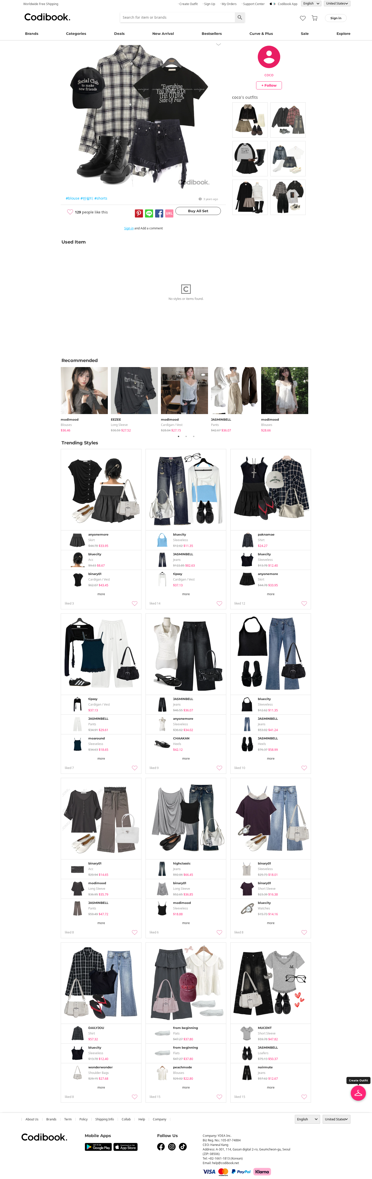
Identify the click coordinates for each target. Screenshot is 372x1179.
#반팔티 (86, 198)
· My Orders (228, 4)
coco (269, 75)
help (141, 1119)
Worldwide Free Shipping (40, 4)
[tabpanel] (86, 398)
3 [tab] (193, 436)
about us (32, 1119)
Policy (83, 1119)
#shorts (100, 198)
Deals (119, 33)
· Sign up (209, 4)
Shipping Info (104, 1119)
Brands (31, 33)
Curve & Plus (261, 33)
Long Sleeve (119, 425)
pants (215, 425)
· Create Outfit (188, 4)
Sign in (129, 228)
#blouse (72, 198)
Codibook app (287, 4)
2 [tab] (186, 436)
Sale (305, 33)
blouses (66, 425)
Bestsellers (212, 33)
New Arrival (163, 33)
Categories (76, 33)
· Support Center (253, 4)
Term (68, 1119)
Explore (343, 33)
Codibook (47, 17)
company (159, 1119)
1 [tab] (178, 436)
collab (126, 1119)
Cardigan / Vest (171, 425)
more (101, 594)
